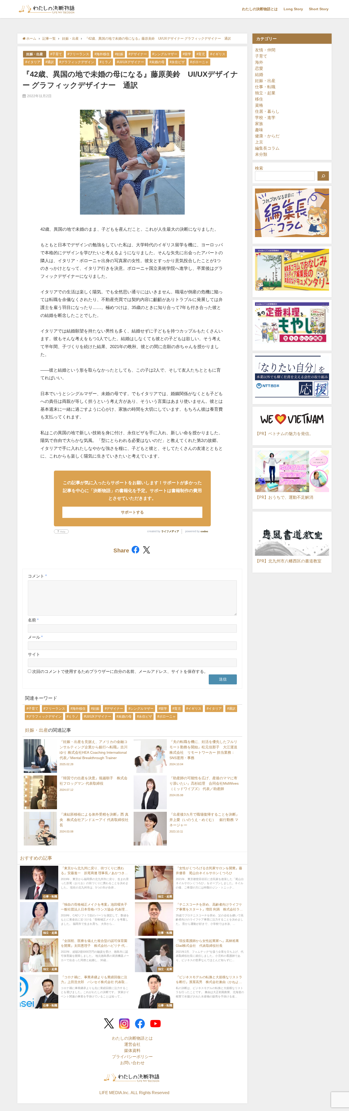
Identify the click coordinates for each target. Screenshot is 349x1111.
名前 (33, 620)
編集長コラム (267, 148)
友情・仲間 (265, 50)
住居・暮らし (267, 111)
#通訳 (49, 62)
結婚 (259, 74)
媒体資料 (132, 1050)
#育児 (200, 54)
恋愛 (259, 68)
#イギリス (217, 54)
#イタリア (32, 62)
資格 (259, 105)
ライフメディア (170, 531)
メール (35, 637)
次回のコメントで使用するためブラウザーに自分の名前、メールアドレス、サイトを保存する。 (120, 671)
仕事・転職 (265, 87)
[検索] (323, 176)
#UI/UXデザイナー (130, 62)
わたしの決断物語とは (260, 9)
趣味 (259, 130)
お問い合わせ (132, 1063)
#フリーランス (78, 54)
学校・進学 (265, 117)
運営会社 (132, 1044)
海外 (259, 62)
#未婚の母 (157, 62)
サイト (34, 654)
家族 (259, 123)
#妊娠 (119, 54)
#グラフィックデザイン (76, 62)
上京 (259, 142)
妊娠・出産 (34, 54)
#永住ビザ (177, 62)
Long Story (293, 9)
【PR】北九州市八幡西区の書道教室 (288, 561)
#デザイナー (138, 54)
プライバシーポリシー (132, 1056)
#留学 (187, 54)
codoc (204, 531)
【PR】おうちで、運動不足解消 (284, 497)
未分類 (261, 154)
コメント (37, 576)
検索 (259, 168)
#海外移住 (102, 54)
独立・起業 (265, 93)
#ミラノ (105, 62)
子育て (261, 56)
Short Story (319, 9)
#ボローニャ (199, 62)
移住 (259, 99)
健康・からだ (267, 136)
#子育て (56, 54)
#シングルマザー (164, 54)
